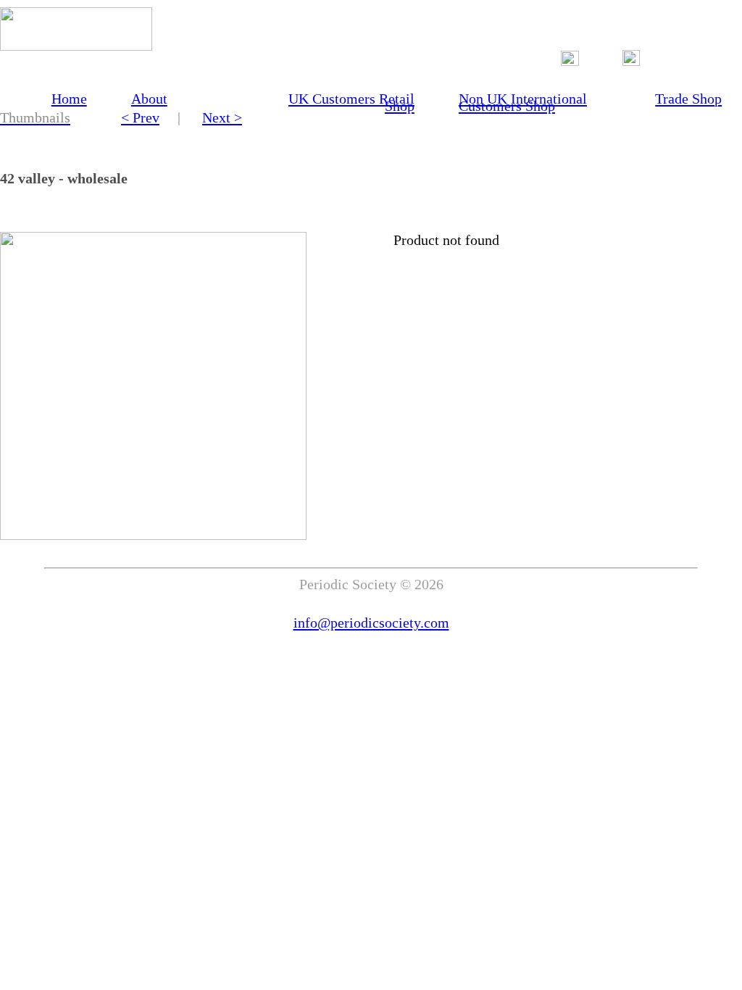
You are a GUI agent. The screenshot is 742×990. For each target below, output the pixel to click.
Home (69, 99)
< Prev (140, 117)
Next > (222, 117)
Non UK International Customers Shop (523, 102)
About (149, 99)
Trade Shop (688, 99)
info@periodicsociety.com (371, 623)
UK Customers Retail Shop (351, 102)
